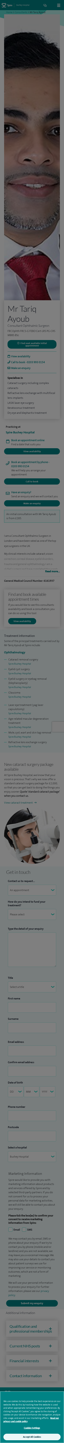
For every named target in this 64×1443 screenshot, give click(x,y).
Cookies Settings (32, 1427)
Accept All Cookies (32, 1436)
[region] (32, 1417)
